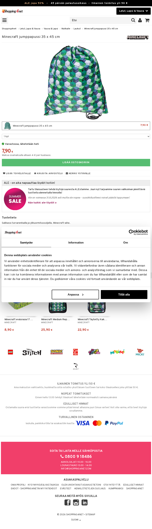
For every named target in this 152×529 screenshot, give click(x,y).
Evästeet (65, 488)
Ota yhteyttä (111, 485)
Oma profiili (18, 485)
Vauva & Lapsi (51, 28)
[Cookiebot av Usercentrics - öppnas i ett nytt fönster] (131, 232)
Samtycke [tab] (26, 242)
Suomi (75, 519)
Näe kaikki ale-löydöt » (42, 202)
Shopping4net (9, 28)
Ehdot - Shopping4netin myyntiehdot (34, 488)
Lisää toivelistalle (18, 173)
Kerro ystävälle (79, 173)
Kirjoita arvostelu (49, 173)
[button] (147, 20)
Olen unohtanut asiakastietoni (81, 485)
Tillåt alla (124, 294)
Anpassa (73, 294)
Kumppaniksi (116, 488)
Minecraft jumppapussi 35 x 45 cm (101, 28)
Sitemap (90, 514)
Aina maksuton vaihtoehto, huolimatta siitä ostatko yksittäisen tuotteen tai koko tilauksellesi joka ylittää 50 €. (76, 385)
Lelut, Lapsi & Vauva (30, 28)
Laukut (77, 28)
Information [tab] (76, 242)
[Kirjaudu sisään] (140, 20)
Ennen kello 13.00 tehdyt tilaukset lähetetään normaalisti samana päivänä (76, 395)
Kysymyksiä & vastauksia (43, 485)
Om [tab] (125, 242)
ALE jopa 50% (34, 3)
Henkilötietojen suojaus (90, 488)
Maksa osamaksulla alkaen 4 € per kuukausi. (26, 155)
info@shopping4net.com (76, 468)
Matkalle (66, 28)
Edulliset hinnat (133, 485)
